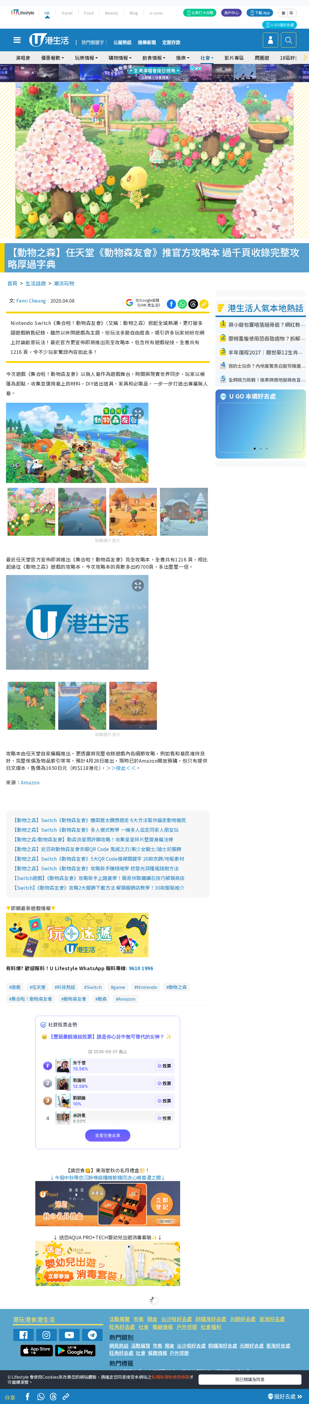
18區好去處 (292, 57)
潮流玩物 (64, 283)
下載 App (262, 12)
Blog (134, 13)
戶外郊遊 (187, 1326)
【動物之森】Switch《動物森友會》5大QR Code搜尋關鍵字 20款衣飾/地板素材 (98, 858)
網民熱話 (119, 1345)
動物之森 (178, 987)
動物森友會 (75, 999)
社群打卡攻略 (202, 12)
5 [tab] (165, 66)
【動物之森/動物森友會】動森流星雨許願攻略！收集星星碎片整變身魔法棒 (92, 839)
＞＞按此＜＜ (121, 767)
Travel (67, 13)
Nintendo (147, 987)
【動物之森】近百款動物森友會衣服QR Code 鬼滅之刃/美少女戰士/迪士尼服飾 (96, 849)
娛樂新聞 (147, 42)
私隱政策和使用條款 (170, 1377)
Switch (94, 987)
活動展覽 (119, 1319)
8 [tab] (147, 73)
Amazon (30, 782)
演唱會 (23, 57)
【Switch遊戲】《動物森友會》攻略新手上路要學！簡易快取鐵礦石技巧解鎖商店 (98, 877)
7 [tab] (141, 73)
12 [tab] (171, 73)
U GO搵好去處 (282, 24)
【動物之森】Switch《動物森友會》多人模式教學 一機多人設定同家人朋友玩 (95, 829)
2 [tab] (147, 66)
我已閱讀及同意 (250, 1379)
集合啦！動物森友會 (31, 999)
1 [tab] (141, 66)
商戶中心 (231, 12)
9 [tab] (153, 73)
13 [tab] (156, 81)
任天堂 (39, 987)
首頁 (12, 283)
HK (47, 13)
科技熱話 (66, 987)
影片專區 (234, 57)
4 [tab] (159, 66)
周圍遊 (262, 57)
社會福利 (211, 1326)
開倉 (152, 1319)
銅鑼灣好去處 (211, 1319)
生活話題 (35, 283)
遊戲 (16, 987)
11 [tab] (165, 73)
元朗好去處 (243, 1319)
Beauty (111, 13)
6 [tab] (171, 66)
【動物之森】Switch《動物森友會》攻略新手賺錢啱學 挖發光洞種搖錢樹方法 (95, 868)
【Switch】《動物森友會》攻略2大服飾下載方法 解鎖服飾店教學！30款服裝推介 (98, 887)
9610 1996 (141, 968)
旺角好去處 (122, 1326)
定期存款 (171, 42)
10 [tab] (159, 73)
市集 (138, 1319)
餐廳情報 (162, 1326)
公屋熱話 (122, 42)
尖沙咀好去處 (176, 1319)
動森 (102, 999)
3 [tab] (153, 66)
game (119, 987)
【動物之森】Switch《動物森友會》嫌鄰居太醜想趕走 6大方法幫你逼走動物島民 (99, 820)
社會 (144, 1326)
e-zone (156, 13)
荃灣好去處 (272, 1319)
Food (89, 13)
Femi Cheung (31, 300)
